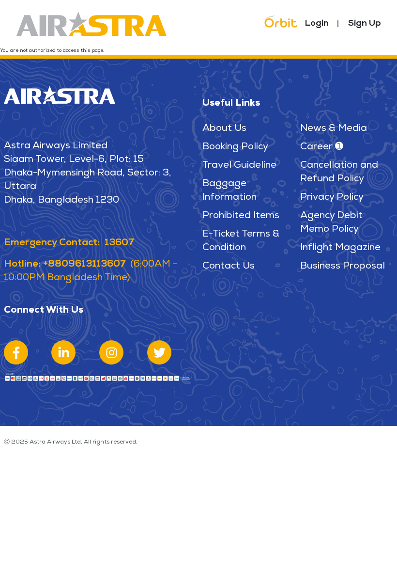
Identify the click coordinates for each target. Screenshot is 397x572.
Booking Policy (235, 147)
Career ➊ (321, 147)
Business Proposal (342, 266)
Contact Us (228, 266)
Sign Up (364, 23)
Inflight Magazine (340, 248)
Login (317, 23)
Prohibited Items (240, 216)
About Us (224, 129)
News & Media (333, 129)
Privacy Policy (332, 198)
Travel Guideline (239, 166)
